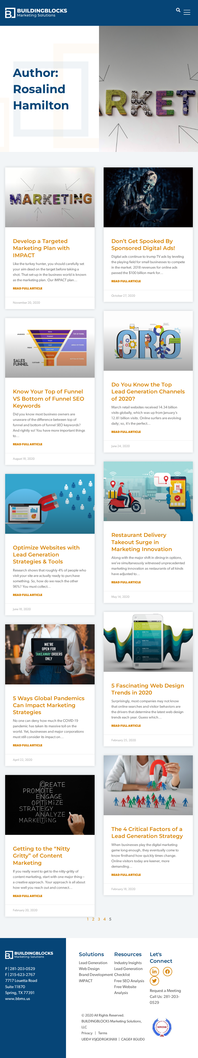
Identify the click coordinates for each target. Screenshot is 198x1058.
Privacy (87, 1033)
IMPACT (86, 981)
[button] (178, 10)
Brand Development (96, 975)
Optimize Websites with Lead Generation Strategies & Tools (46, 554)
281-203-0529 (22, 969)
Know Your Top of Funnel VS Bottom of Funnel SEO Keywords (48, 398)
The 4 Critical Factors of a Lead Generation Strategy (147, 832)
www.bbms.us (17, 999)
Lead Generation (93, 963)
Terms (102, 1033)
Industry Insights (128, 963)
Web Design (89, 969)
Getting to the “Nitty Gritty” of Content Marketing (41, 855)
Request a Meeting (165, 991)
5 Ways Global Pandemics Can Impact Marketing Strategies (49, 705)
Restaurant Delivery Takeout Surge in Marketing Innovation (141, 542)
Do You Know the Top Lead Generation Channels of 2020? (148, 391)
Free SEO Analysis (129, 981)
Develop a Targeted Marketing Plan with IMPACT (41, 248)
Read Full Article (27, 288)
